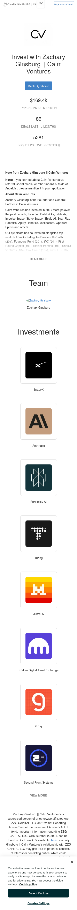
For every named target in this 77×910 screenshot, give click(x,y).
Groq (38, 726)
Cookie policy (28, 884)
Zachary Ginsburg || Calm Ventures (29, 4)
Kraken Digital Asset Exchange (39, 670)
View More (38, 795)
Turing (38, 558)
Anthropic (38, 446)
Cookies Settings (38, 903)
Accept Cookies (39, 893)
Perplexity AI (38, 502)
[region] (38, 883)
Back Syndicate (63, 4)
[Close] (72, 862)
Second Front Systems (38, 782)
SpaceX (38, 389)
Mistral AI (38, 614)
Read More (38, 259)
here (54, 840)
